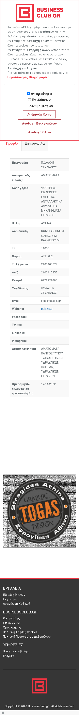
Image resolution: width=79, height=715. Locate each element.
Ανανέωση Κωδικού (16, 603)
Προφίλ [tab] (12, 143)
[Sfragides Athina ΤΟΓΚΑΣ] (39, 510)
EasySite (8, 656)
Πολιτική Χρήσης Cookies (20, 632)
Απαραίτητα (41, 93)
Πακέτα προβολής (16, 651)
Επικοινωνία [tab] (35, 143)
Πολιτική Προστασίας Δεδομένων (26, 636)
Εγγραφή (10, 599)
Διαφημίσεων (41, 106)
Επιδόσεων (41, 99)
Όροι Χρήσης (12, 627)
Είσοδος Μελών (14, 595)
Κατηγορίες (11, 618)
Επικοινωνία (11, 623)
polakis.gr (47, 309)
